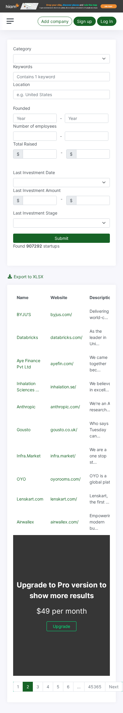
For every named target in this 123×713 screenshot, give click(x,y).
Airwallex (25, 521)
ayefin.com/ (61, 363)
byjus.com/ (61, 314)
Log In (107, 21)
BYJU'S (24, 314)
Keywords (22, 66)
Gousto (23, 429)
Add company (55, 21)
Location (21, 84)
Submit (61, 238)
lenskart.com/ (63, 498)
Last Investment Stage (35, 212)
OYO (21, 478)
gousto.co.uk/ (63, 429)
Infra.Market (29, 455)
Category (22, 48)
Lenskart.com (30, 498)
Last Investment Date (34, 172)
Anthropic (26, 406)
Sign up (84, 21)
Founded (21, 108)
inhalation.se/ (63, 386)
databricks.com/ (66, 337)
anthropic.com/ (65, 406)
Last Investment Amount (37, 190)
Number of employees (34, 126)
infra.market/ (63, 455)
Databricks (27, 337)
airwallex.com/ (64, 521)
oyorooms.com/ (65, 478)
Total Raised (25, 143)
